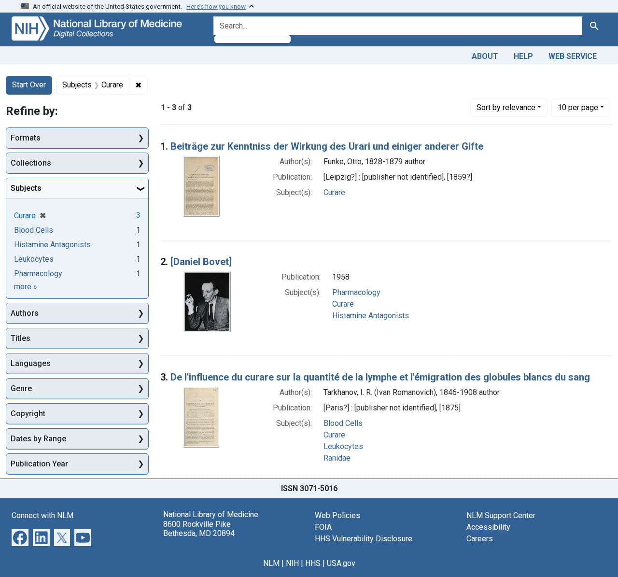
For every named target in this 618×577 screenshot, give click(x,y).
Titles (20, 338)
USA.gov (341, 563)
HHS (313, 563)
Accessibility (488, 527)
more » (25, 286)
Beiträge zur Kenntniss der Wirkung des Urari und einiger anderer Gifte (326, 146)
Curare (334, 192)
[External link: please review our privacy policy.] (20, 537)
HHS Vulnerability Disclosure (363, 538)
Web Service (572, 56)
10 (578, 107)
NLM (271, 563)
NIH (292, 563)
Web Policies (337, 515)
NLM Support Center (500, 515)
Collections (31, 163)
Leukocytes (343, 446)
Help (523, 56)
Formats (26, 137)
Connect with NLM (42, 515)
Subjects (26, 188)
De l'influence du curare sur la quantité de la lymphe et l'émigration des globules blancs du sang (380, 377)
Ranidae (337, 458)
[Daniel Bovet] (201, 261)
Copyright (28, 413)
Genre (21, 388)
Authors (25, 313)
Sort (506, 107)
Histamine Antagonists (370, 315)
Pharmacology (356, 292)
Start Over (29, 84)
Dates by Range (38, 438)
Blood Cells (343, 423)
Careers (479, 538)
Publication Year (39, 463)
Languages (31, 363)
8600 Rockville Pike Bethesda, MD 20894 (199, 529)
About (485, 56)
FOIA (323, 527)
